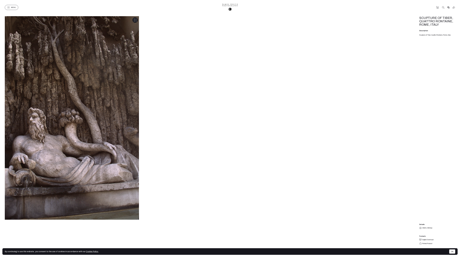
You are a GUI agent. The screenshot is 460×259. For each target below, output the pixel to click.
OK (452, 251)
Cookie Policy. (92, 251)
